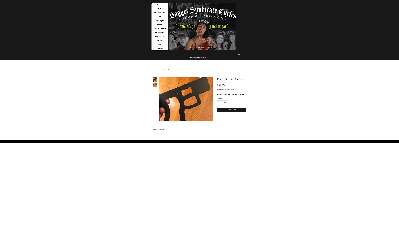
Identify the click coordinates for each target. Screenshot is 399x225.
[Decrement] (218, 102)
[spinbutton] (222, 102)
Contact (160, 48)
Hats (159, 17)
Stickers (160, 40)
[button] (239, 53)
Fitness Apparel (160, 29)
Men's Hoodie (159, 13)
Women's (159, 25)
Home (159, 5)
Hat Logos (160, 21)
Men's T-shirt (160, 9)
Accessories (159, 37)
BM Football (159, 33)
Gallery (159, 44)
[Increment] (225, 102)
